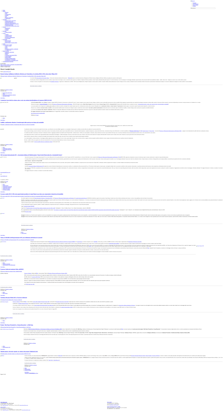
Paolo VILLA (51, 360)
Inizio (26, 373)
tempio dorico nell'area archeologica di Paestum (127, 305)
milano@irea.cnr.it (6, 409)
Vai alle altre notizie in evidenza (27, 225)
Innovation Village (6, 95)
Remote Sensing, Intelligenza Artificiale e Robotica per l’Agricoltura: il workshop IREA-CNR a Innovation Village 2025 (28, 74)
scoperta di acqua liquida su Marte (66, 307)
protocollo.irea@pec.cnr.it (24, 405)
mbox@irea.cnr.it (5, 405)
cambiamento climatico (7, 148)
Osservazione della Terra (7, 92)
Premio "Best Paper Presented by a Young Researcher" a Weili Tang (16, 325)
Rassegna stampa (28, 211)
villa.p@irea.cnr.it (56, 360)
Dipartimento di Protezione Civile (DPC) (135, 241)
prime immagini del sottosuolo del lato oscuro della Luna (43, 305)
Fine (37, 373)
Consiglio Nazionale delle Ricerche (81, 198)
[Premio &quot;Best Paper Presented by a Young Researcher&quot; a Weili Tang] (15, 327)
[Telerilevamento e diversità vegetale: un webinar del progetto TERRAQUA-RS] (15, 353)
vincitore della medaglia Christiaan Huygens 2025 (41, 301)
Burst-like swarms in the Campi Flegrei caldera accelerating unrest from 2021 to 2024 (40, 208)
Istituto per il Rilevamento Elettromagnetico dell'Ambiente (108, 157)
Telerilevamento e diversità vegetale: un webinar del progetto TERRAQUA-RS (19, 351)
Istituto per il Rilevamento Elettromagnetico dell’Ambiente (62, 104)
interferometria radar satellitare (114, 243)
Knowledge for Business (55, 81)
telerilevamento (5, 185)
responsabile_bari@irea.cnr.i (113, 404)
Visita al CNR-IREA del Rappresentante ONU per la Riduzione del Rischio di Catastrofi (21, 237)
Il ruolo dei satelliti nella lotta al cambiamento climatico (43, 141)
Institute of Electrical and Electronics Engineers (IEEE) (58, 273)
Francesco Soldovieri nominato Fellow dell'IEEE (12, 269)
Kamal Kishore (79, 241)
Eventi (37, 115)
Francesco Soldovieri (27, 273)
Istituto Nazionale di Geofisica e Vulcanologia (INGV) (43, 198)
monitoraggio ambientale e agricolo (9, 94)
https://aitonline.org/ (3, 176)
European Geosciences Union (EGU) (62, 301)
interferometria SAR (6, 347)
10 (33, 373)
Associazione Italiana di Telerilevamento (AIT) (36, 166)
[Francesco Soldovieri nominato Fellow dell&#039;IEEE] (11, 271)
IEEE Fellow (5, 293)
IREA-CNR (60, 355)
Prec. (28, 373)
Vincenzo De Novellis (43, 104)
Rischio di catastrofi (6, 263)
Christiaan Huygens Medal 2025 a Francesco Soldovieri (13, 297)
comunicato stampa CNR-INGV (29, 206)
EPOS (90, 246)
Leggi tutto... (2, 97)
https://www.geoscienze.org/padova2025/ (38, 113)
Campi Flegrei (23, 233)
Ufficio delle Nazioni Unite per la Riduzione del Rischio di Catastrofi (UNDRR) (62, 241)
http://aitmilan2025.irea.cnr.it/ (5, 172)
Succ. (35, 373)
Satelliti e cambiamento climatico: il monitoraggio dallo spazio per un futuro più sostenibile (22, 122)
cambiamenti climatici (7, 187)
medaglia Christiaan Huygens (23, 303)
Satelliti (4, 150)
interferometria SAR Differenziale (9, 264)
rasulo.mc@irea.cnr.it (7, 71)
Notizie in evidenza (9, 89)
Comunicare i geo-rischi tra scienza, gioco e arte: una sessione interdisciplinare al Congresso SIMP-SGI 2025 (26, 100)
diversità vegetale (28, 370)
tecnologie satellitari (6, 189)
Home (1, 64)
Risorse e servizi (6, 64)
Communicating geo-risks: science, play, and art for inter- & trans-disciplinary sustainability (153, 104)
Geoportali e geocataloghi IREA (16, 64)
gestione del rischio (6, 188)
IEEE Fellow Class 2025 (30, 284)
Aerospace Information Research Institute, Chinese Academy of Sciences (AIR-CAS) (145, 355)
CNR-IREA (95, 241)
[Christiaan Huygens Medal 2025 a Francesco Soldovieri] (11, 299)
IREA (4, 93)
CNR (120, 157)
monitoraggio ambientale (7, 186)
